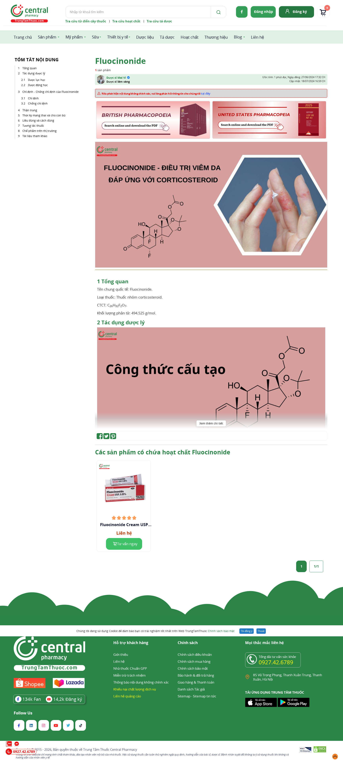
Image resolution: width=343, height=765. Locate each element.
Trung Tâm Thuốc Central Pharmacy (110, 749)
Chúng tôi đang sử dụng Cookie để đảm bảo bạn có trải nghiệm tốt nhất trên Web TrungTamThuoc (155, 631)
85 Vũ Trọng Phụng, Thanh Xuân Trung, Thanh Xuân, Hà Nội (287, 677)
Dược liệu (145, 37)
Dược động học (38, 85)
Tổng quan (29, 68)
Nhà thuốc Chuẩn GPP (130, 668)
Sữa (95, 37)
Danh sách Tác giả (191, 689)
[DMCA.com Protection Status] (319, 750)
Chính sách (188, 643)
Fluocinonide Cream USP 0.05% (124, 524)
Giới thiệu (120, 654)
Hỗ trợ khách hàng (130, 643)
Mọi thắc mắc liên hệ (264, 643)
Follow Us (23, 713)
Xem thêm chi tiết (211, 423)
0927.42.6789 (276, 662)
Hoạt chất (189, 37)
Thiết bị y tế (117, 37)
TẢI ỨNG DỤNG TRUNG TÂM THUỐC (274, 692)
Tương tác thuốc (33, 125)
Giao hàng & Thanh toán (196, 682)
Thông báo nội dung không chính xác (141, 682)
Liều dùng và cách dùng (38, 120)
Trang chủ (23, 37)
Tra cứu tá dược (159, 21)
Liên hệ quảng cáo (127, 696)
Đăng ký (300, 11)
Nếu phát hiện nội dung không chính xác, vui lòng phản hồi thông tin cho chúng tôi (156, 93)
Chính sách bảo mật (221, 631)
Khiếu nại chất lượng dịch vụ (134, 689)
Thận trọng (29, 110)
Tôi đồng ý (246, 631)
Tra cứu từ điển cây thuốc (85, 21)
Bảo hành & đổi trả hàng (196, 675)
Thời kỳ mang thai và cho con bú (44, 115)
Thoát (261, 631)
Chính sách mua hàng (194, 661)
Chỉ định (33, 98)
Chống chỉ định (38, 103)
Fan (31, 699)
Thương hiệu (216, 37)
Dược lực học (36, 80)
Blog (238, 37)
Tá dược (167, 37)
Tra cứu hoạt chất (126, 21)
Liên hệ (257, 37)
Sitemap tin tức (204, 696)
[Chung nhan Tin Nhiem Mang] (305, 750)
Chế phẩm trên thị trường (39, 131)
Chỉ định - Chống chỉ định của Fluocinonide (50, 92)
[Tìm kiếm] (218, 12)
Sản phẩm (47, 37)
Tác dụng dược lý (33, 73)
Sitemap (184, 696)
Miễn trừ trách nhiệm (129, 675)
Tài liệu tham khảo (34, 136)
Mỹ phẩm (74, 37)
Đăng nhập (263, 11)
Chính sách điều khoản (195, 654)
